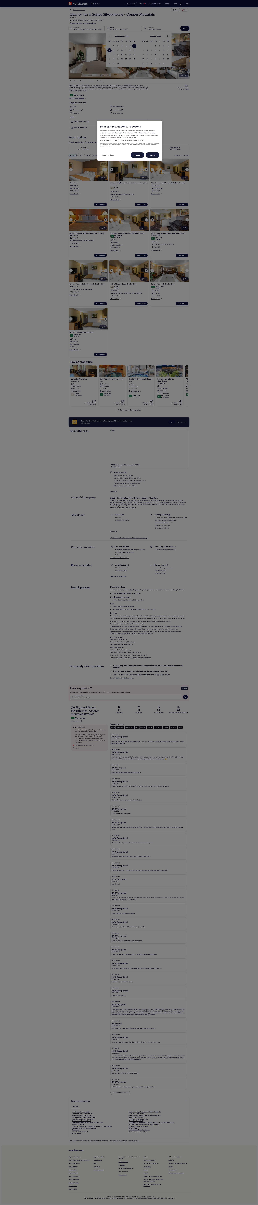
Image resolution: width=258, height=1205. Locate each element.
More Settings (108, 155)
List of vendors (104, 148)
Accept (153, 155)
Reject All (137, 155)
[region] (129, 141)
